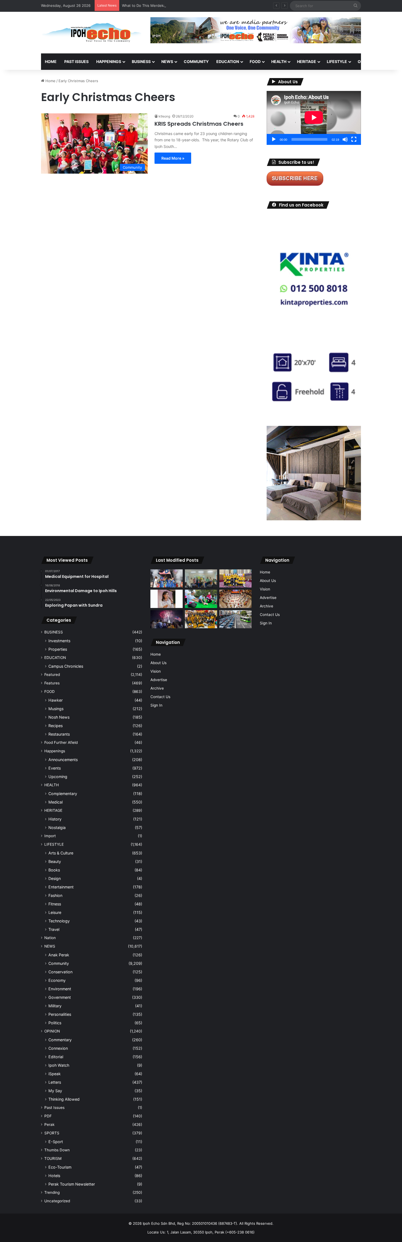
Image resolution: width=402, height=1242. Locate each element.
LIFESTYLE (337, 61)
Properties (57, 649)
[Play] (273, 139)
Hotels (54, 1175)
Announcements (63, 759)
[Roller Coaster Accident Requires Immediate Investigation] (166, 599)
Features (52, 683)
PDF (48, 1116)
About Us (158, 663)
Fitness (54, 904)
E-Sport (55, 1141)
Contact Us (160, 697)
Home (51, 61)
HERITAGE (306, 61)
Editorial (55, 1056)
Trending (52, 1192)
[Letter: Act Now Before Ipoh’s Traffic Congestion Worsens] (235, 619)
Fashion (55, 895)
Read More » (172, 158)
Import (50, 836)
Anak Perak (58, 955)
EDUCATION (227, 61)
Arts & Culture (60, 853)
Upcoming (57, 776)
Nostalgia (57, 827)
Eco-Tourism (59, 1167)
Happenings (54, 751)
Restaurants (59, 734)
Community (58, 963)
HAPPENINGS (108, 61)
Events (54, 768)
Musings (55, 708)
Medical (55, 802)
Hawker (55, 700)
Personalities (59, 1014)
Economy (57, 980)
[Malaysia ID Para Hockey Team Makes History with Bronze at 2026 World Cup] (166, 578)
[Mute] (345, 139)
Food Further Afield (61, 742)
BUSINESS (141, 61)
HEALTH (278, 61)
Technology (59, 921)
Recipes (55, 725)
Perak (49, 1124)
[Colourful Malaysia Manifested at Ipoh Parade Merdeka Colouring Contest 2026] (235, 599)
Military (55, 1005)
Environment (59, 988)
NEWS (167, 61)
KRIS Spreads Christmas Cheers (200, 124)
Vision (155, 671)
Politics (54, 1022)
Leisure (54, 912)
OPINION (366, 61)
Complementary (62, 793)
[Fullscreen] (354, 139)
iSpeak (54, 1073)
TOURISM (53, 1158)
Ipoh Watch (58, 1065)
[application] (314, 118)
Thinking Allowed (64, 1099)
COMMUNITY (196, 61)
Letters (54, 1082)
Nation (50, 938)
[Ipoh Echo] (91, 32)
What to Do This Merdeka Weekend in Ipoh (158, 5)
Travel (53, 929)
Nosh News (58, 717)
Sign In (156, 705)
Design (54, 878)
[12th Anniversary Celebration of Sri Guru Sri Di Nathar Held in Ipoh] (201, 619)
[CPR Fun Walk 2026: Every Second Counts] (201, 599)
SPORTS (51, 1133)
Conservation (60, 971)
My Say (55, 1090)
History (55, 819)
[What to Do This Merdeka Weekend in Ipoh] (166, 619)
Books (54, 870)
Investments (59, 640)
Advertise (158, 680)
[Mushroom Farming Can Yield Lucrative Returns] (201, 578)
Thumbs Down (57, 1150)
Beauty (54, 861)
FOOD (255, 61)
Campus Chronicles (65, 666)
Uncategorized (57, 1201)
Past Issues (76, 61)
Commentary (60, 1039)
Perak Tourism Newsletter (71, 1184)
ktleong (164, 116)
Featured (52, 674)
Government (59, 997)
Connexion (58, 1048)
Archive (157, 688)
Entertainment (61, 887)
